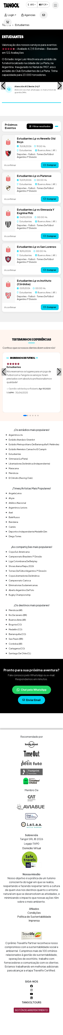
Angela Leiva (15, 493)
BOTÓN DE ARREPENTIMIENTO (31, 1010)
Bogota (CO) (15, 624)
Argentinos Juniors (18, 507)
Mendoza (13, 473)
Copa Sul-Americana (19, 552)
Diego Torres (15, 536)
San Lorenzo (48, 246)
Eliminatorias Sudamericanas (23, 585)
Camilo (12, 527)
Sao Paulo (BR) (16, 639)
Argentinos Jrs (16, 435)
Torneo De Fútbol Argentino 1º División (35, 155)
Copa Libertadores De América (24, 575)
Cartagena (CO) (17, 648)
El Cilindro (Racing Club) (21, 478)
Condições (34, 912)
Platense (46, 175)
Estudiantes (15, 454)
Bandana (13, 522)
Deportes (21, 154)
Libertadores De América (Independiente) (29, 463)
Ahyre (11, 498)
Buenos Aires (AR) (17, 619)
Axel (11, 512)
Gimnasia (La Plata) (18, 458)
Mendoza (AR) (15, 610)
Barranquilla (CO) (17, 634)
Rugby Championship (20, 595)
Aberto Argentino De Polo (21, 590)
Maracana (14, 468)
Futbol (31, 154)
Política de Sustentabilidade (34, 916)
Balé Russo (14, 517)
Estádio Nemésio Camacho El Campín (28, 449)
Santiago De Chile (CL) (20, 653)
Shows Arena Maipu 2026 (21, 566)
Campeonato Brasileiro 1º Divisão (25, 556)
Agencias (29, 15)
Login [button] (10, 15)
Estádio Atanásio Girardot (22, 439)
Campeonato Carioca (20, 580)
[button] (3, 85)
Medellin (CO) (15, 629)
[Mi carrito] (8, 22)
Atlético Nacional (17, 503)
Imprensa (34, 920)
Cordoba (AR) (15, 643)
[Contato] (44, 15)
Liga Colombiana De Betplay (23, 561)
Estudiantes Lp (26, 138)
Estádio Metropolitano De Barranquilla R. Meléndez (34, 444)
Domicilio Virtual (31, 848)
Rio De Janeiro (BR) (18, 615)
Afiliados (34, 908)
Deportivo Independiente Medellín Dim (28, 531)
